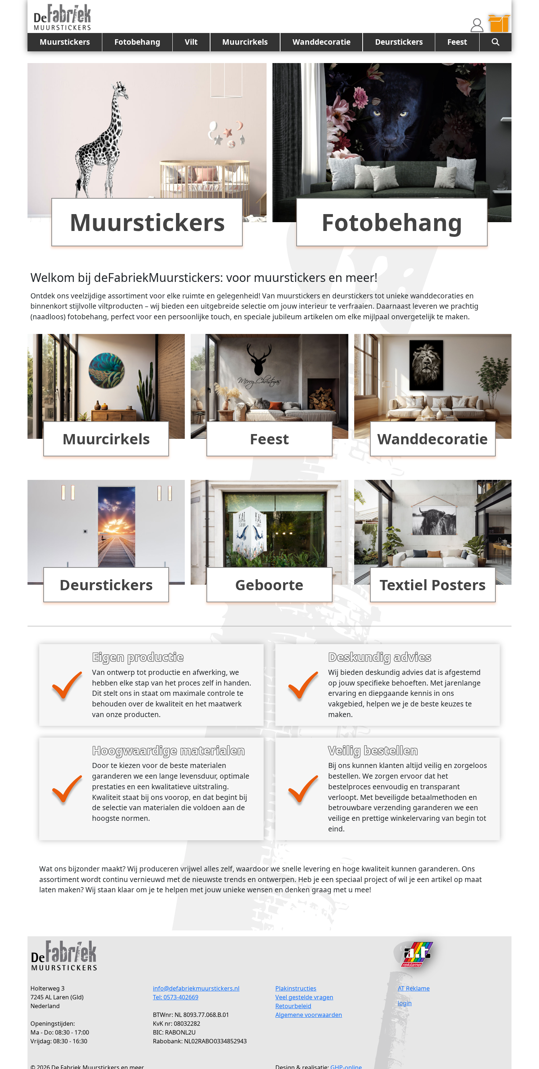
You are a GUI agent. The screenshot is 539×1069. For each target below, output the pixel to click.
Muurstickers (65, 42)
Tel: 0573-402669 (175, 997)
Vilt (191, 42)
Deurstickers (399, 42)
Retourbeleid (293, 1006)
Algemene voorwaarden (308, 1015)
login (405, 1003)
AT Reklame (414, 988)
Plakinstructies (295, 988)
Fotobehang (137, 42)
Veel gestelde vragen (304, 997)
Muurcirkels (245, 42)
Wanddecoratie (322, 42)
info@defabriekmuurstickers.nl (196, 988)
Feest (457, 42)
